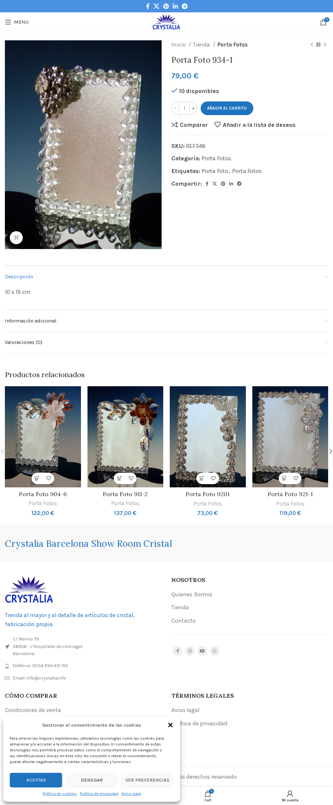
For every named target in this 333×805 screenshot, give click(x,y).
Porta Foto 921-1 (290, 494)
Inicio (179, 44)
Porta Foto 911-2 (125, 494)
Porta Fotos (232, 44)
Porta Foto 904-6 (43, 494)
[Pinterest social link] (166, 6)
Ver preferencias (147, 780)
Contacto (183, 620)
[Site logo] (167, 21)
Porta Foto (215, 171)
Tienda (202, 44)
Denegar (92, 780)
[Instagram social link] (190, 651)
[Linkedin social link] (175, 6)
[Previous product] (312, 45)
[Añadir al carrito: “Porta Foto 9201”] (202, 478)
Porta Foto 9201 (208, 494)
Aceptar (36, 780)
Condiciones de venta (33, 710)
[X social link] (156, 6)
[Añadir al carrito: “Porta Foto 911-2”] (119, 478)
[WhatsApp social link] (215, 651)
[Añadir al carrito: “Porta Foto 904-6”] (37, 478)
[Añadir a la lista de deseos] (48, 478)
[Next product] (325, 45)
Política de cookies (60, 793)
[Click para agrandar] (16, 237)
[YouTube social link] (202, 651)
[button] (170, 725)
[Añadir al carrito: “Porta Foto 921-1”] (284, 478)
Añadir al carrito (227, 108)
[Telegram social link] (184, 6)
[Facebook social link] (148, 6)
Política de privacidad (99, 793)
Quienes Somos (191, 594)
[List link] (83, 665)
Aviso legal (131, 793)
